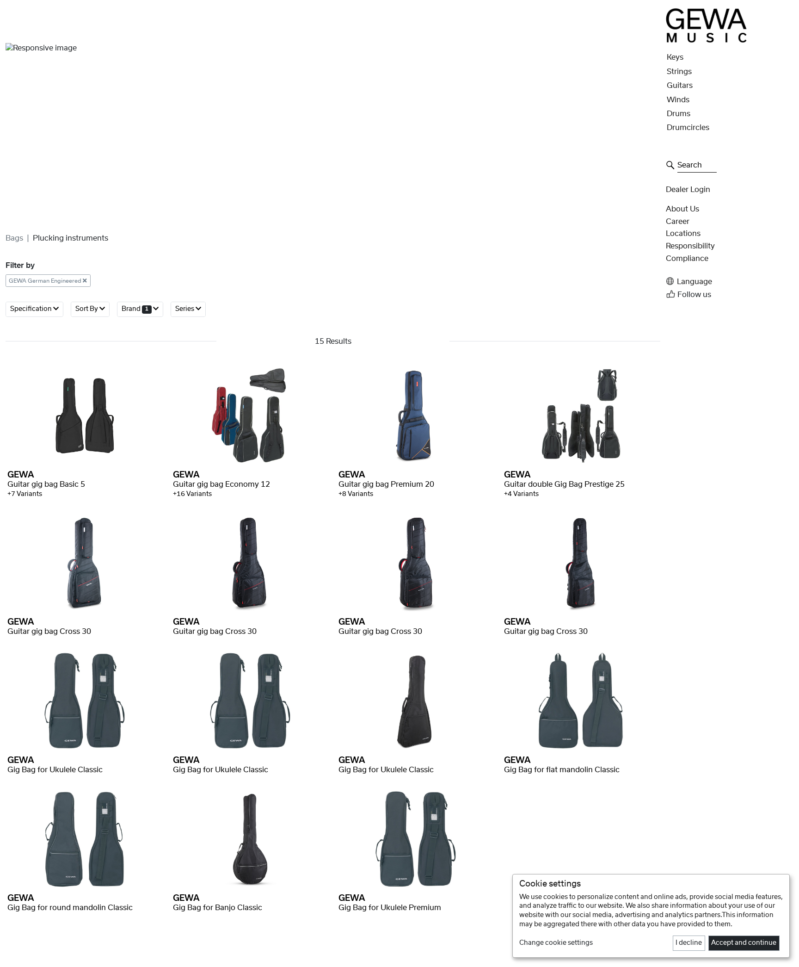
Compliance (687, 258)
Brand (135, 309)
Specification (31, 309)
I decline (689, 943)
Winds (678, 100)
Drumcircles (688, 127)
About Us (682, 209)
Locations (683, 233)
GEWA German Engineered (46, 280)
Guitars (680, 85)
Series (185, 309)
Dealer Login (688, 189)
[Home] (706, 25)
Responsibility (690, 246)
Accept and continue (743, 943)
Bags (14, 238)
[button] (729, 281)
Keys (675, 57)
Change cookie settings (556, 943)
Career (677, 221)
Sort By (87, 309)
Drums (678, 114)
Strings (679, 71)
